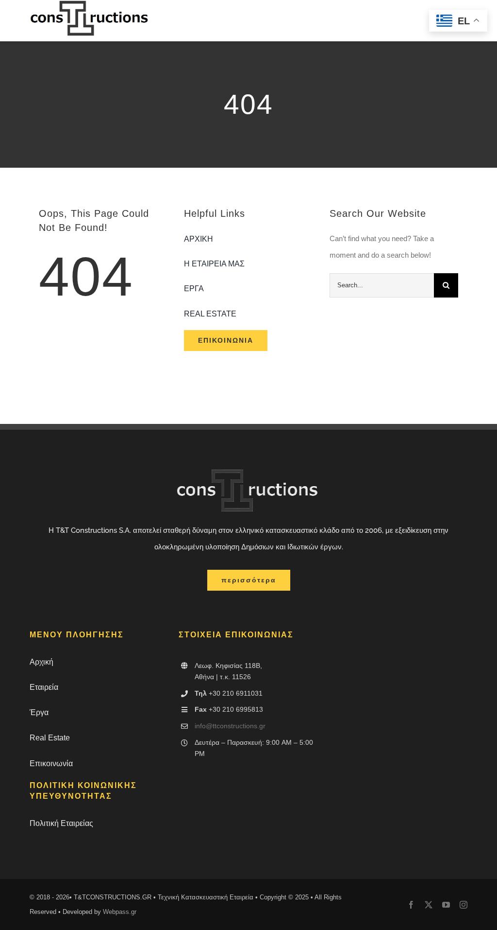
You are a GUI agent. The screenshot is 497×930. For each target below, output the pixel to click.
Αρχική (41, 662)
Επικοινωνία (51, 763)
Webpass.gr (119, 911)
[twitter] (428, 905)
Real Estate (50, 738)
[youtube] (446, 905)
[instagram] (463, 905)
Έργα (39, 712)
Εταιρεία (44, 687)
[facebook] (411, 905)
